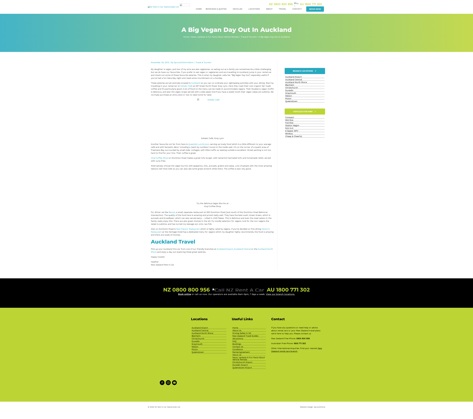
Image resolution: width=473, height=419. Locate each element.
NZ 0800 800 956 (281, 4)
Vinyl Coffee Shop (159, 158)
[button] (228, 9)
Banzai (172, 212)
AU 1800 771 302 (311, 4)
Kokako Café (186, 86)
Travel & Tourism (203, 62)
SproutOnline (319, 407)
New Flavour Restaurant (188, 229)
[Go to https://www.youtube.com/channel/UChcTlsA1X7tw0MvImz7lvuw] (174, 383)
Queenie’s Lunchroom (198, 144)
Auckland (195, 83)
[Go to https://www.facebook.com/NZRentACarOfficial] (162, 383)
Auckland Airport (225, 249)
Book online (184, 294)
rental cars (283, 330)
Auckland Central (242, 249)
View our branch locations (280, 294)
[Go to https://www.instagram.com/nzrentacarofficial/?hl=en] (168, 383)
